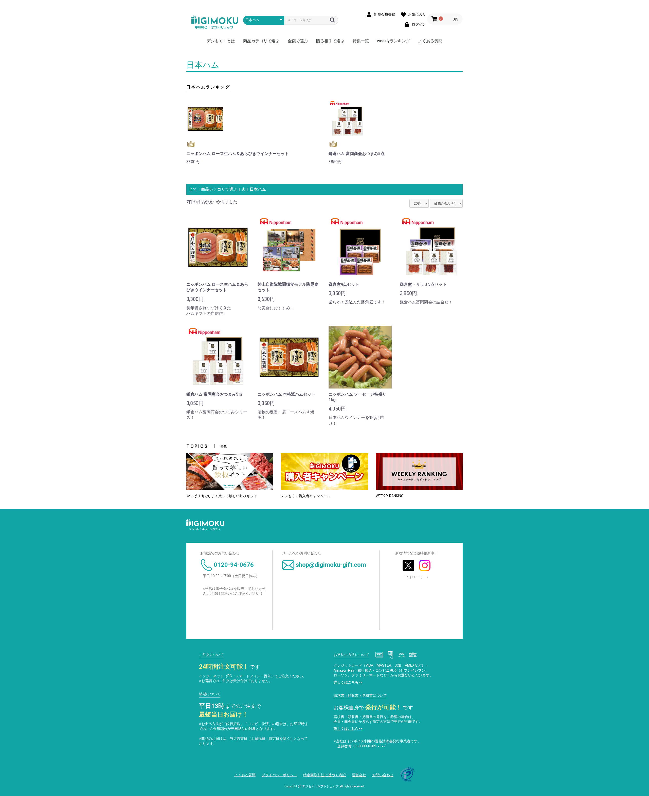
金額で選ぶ (298, 40)
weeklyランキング (393, 40)
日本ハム (258, 189)
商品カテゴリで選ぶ (261, 40)
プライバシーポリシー (279, 775)
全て (193, 189)
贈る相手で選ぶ (330, 40)
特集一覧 (361, 40)
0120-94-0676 (234, 564)
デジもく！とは (221, 40)
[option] (253, 133)
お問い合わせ (382, 775)
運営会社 (359, 775)
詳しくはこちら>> (348, 682)
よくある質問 (430, 40)
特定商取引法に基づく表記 (324, 775)
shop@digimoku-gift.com (331, 564)
